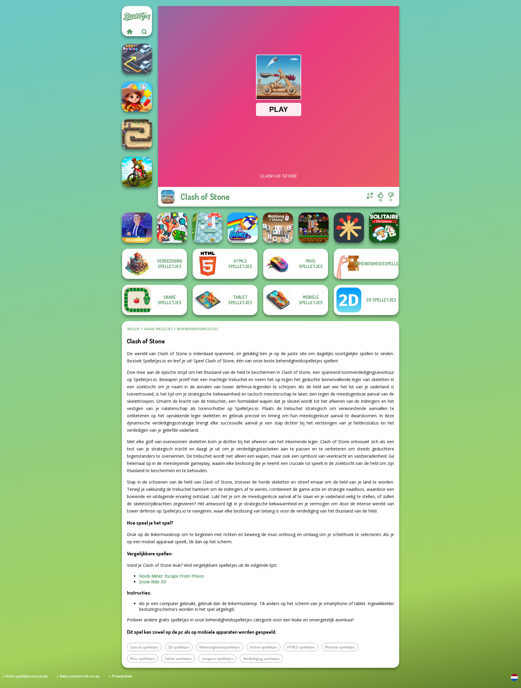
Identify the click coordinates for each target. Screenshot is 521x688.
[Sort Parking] (137, 59)
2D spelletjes (178, 647)
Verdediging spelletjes (261, 658)
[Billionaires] (137, 228)
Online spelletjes (263, 647)
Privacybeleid (122, 676)
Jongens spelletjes (217, 658)
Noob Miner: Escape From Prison (171, 576)
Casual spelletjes (158, 329)
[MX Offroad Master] (137, 172)
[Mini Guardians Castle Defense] (313, 228)
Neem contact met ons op (79, 676)
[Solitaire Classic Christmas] (384, 228)
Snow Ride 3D (152, 582)
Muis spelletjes (142, 658)
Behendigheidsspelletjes (197, 329)
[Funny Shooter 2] (172, 228)
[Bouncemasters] (243, 228)
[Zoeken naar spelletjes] (144, 31)
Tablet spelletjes (178, 658)
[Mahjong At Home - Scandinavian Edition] (278, 228)
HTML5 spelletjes (301, 647)
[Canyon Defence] (137, 134)
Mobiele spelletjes (340, 647)
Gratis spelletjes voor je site (27, 676)
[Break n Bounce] (207, 228)
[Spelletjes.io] (129, 31)
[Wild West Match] (137, 96)
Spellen (133, 329)
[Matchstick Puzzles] (349, 228)
